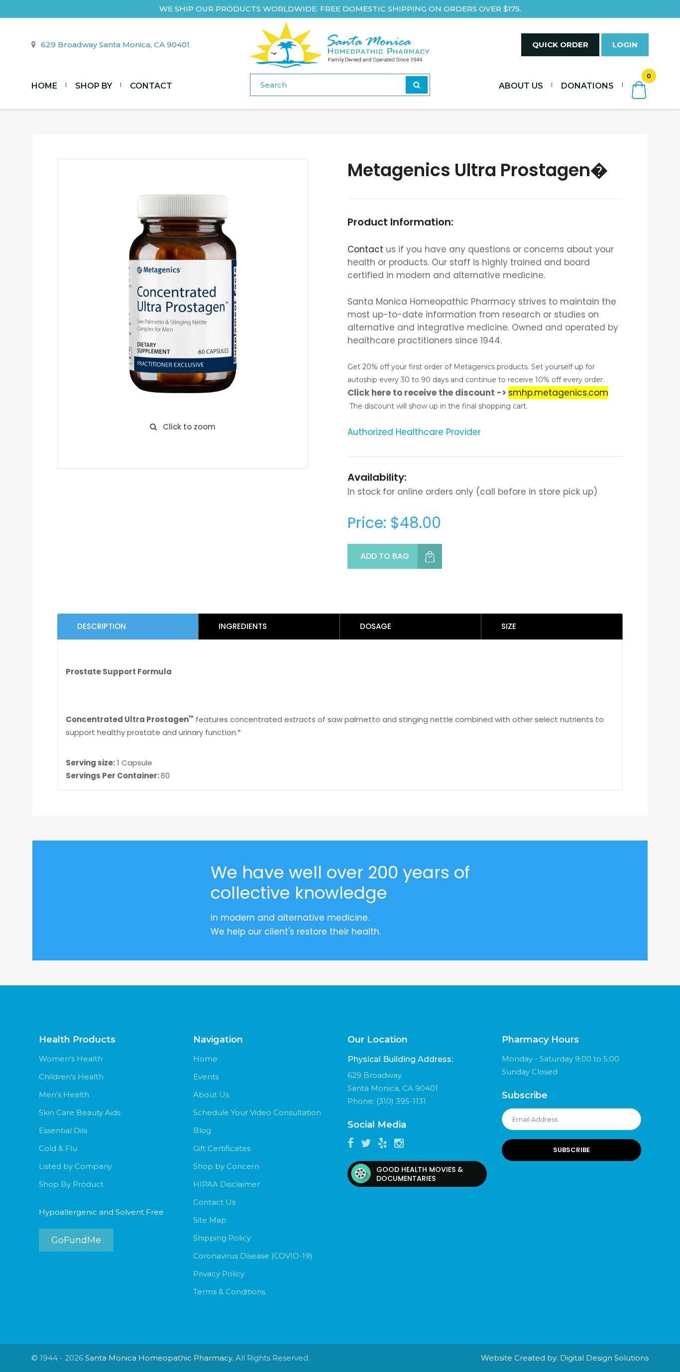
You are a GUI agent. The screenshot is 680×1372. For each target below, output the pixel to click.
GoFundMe (76, 1240)
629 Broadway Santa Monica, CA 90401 (115, 44)
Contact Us (214, 1202)
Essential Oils (63, 1130)
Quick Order (560, 44)
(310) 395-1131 (401, 1101)
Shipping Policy (222, 1238)
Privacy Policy (218, 1273)
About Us (521, 86)
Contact (151, 86)
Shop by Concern (226, 1166)
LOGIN (625, 44)
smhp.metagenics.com (558, 393)
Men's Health (64, 1094)
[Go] (417, 85)
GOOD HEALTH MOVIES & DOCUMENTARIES (419, 1173)
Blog (202, 1130)
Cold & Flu (58, 1148)
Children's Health (71, 1076)
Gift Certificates (221, 1148)
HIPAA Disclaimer (226, 1184)
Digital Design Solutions (604, 1358)
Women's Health (71, 1058)
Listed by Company (75, 1166)
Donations (587, 86)
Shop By (93, 86)
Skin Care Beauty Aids (79, 1112)
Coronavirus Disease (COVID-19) (253, 1256)
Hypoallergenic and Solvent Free (101, 1212)
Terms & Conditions (229, 1291)
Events (206, 1076)
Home (44, 86)
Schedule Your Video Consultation (257, 1112)
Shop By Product (71, 1184)
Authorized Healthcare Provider (414, 432)
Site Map (210, 1220)
